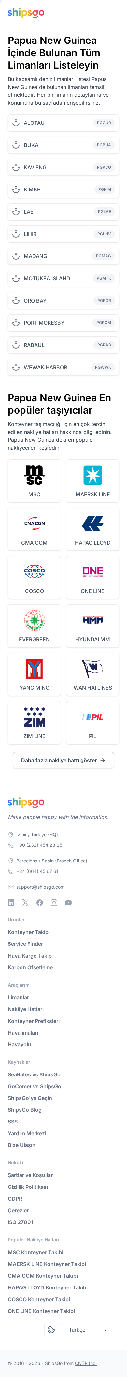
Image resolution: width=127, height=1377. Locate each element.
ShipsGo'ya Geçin (30, 1098)
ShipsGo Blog (25, 1110)
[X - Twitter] (25, 902)
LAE (29, 211)
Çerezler (18, 1210)
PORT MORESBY (44, 323)
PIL (92, 736)
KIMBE (32, 189)
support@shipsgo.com (40, 887)
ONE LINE (93, 591)
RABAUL (34, 345)
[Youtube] (68, 902)
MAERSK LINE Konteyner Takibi (47, 1264)
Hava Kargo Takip (30, 955)
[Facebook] (39, 902)
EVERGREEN (34, 639)
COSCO (34, 591)
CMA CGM (34, 542)
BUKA (31, 145)
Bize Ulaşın (21, 1145)
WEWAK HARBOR (45, 367)
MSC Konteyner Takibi (35, 1252)
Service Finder (25, 944)
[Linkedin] (11, 902)
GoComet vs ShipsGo (34, 1086)
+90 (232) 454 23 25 (39, 845)
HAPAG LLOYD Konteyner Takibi (48, 1287)
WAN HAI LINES (93, 687)
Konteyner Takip (28, 932)
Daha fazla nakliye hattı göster (59, 760)
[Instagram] (54, 902)
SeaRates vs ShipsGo (34, 1074)
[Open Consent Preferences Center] (51, 1329)
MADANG (35, 256)
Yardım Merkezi (27, 1133)
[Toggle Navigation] (114, 13)
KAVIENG (35, 167)
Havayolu (19, 1044)
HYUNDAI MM (92, 639)
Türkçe (77, 1329)
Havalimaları (23, 1032)
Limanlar (18, 997)
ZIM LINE (34, 736)
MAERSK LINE (93, 494)
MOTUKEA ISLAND (47, 278)
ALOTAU (34, 123)
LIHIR (30, 234)
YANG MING (34, 687)
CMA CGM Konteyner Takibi (43, 1275)
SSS (13, 1121)
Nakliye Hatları (26, 1009)
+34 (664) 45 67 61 (37, 871)
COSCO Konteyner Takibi (39, 1299)
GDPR (15, 1198)
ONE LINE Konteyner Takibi (41, 1311)
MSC (34, 494)
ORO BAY (35, 300)
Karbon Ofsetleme (30, 967)
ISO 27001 (20, 1222)
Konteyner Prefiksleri (34, 1021)
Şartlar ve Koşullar (30, 1175)
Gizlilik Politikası (28, 1187)
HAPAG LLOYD (93, 542)
